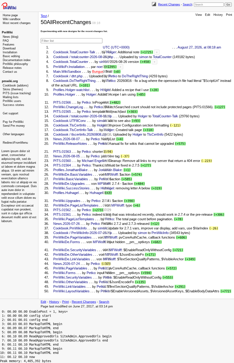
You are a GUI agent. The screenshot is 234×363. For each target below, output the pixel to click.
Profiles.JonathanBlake (70, 170)
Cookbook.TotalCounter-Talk (74, 52)
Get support (10, 113)
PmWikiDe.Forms (66, 242)
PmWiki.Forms (64, 273)
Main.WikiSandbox (67, 71)
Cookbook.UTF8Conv (69, 121)
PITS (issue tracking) (17, 93)
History (218, 14)
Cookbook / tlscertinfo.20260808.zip (79, 134)
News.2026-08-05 (66, 156)
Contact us (10, 71)
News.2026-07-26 (66, 224)
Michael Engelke (94, 161)
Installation (10, 52)
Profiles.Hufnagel (66, 193)
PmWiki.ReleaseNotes (70, 143)
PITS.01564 (62, 165)
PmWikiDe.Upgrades (69, 184)
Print (229, 14)
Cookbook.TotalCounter (70, 62)
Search (187, 4)
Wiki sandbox (12, 19)
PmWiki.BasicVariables (70, 179)
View (198, 14)
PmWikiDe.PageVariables (72, 237)
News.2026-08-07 (66, 139)
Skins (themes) (13, 89)
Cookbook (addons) (15, 85)
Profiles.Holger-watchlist (71, 90)
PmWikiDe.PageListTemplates (75, 205)
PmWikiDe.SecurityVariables (74, 250)
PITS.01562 (62, 210)
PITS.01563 (62, 151)
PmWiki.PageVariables (70, 268)
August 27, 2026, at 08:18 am (199, 47)
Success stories (13, 105)
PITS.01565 (62, 111)
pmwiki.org (10, 81)
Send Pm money (14, 125)
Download (9, 48)
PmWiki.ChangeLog (68, 107)
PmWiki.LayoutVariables (71, 291)
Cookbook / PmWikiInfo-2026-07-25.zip (82, 233)
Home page (10, 15)
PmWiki (7, 32)
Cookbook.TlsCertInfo (69, 125)
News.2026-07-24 (66, 264)
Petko (86, 102)
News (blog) (10, 36)
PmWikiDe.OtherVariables (72, 254)
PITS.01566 (62, 102)
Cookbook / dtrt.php (67, 76)
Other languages (13, 134)
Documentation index (17, 60)
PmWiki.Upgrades (66, 201)
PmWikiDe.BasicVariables (72, 174)
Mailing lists (11, 97)
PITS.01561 (62, 214)
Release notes (12, 68)
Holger (91, 94)
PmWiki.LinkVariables (69, 286)
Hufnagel (96, 193)
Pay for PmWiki (13, 122)
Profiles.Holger (64, 94)
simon (101, 121)
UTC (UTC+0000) (116, 47)
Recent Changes (169, 4)
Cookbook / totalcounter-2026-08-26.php (83, 57)
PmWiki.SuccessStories (71, 188)
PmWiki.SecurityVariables (72, 277)
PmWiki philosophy (15, 64)
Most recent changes (17, 23)
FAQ (6, 40)
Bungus (98, 71)
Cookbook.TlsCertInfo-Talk (73, 130)
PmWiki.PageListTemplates (73, 219)
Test (44, 16)
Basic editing (11, 56)
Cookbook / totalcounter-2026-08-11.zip (82, 116)
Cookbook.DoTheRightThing (74, 81)
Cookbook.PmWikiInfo (70, 228)
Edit (207, 14)
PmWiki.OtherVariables (70, 282)
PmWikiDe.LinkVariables (71, 259)
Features (8, 44)
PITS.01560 (62, 161)
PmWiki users (12, 101)
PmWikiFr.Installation (69, 67)
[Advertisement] (19, 168)
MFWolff (99, 242)
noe (99, 67)
